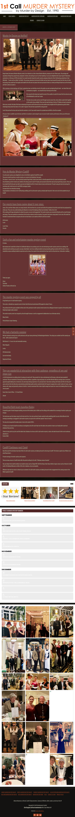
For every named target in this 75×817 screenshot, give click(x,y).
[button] (72, 483)
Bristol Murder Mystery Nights (24, 792)
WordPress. (42, 811)
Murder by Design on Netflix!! (15, 35)
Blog (45, 794)
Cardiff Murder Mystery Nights (8, 792)
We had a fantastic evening (14, 332)
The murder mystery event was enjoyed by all (22, 297)
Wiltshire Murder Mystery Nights (9, 794)
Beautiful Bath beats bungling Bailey (18, 407)
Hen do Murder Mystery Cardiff (16, 171)
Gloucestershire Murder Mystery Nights (59, 792)
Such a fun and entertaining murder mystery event (24, 239)
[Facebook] (73, 328)
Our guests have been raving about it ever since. (23, 204)
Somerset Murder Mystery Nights (41, 792)
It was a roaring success (10, 500)
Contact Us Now (52, 794)
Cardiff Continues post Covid (15, 447)
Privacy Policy (60, 794)
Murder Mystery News (38, 794)
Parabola (37, 811)
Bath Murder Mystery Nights (25, 794)
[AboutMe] (73, 331)
